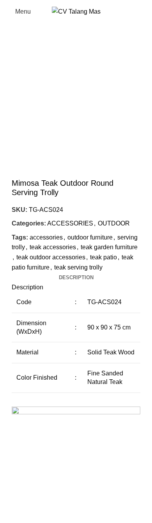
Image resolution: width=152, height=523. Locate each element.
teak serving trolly (78, 267)
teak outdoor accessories (50, 257)
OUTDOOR (114, 223)
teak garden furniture (109, 247)
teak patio (103, 257)
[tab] (76, 277)
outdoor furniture (90, 237)
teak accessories (53, 247)
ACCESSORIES (70, 223)
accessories (46, 237)
